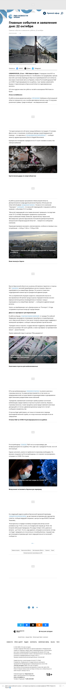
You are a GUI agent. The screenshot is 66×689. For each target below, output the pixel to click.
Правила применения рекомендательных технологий (29, 657)
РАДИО (26, 642)
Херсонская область (26, 550)
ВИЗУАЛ (45, 637)
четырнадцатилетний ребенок (35, 135)
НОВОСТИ (10, 642)
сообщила (20, 207)
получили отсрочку (33, 391)
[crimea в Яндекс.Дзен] (33, 625)
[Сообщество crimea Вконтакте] (27, 625)
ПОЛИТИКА (21, 637)
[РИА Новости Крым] (18, 16)
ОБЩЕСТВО (28, 637)
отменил (24, 445)
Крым (52, 550)
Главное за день (15, 550)
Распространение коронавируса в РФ (33, 553)
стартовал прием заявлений (30, 316)
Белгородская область (38, 550)
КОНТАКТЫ (33, 642)
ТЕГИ (57, 642)
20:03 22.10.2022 (13, 33)
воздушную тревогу (28, 205)
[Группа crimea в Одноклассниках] (39, 625)
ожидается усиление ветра (17, 516)
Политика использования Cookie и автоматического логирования (32, 654)
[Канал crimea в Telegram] (20, 625)
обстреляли (36, 98)
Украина (47, 550)
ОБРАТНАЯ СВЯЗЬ (43, 642)
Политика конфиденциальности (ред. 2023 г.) (26, 655)
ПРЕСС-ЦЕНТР (18, 642)
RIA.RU (53, 642)
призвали (15, 288)
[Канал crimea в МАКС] (45, 625)
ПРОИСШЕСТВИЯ (37, 637)
